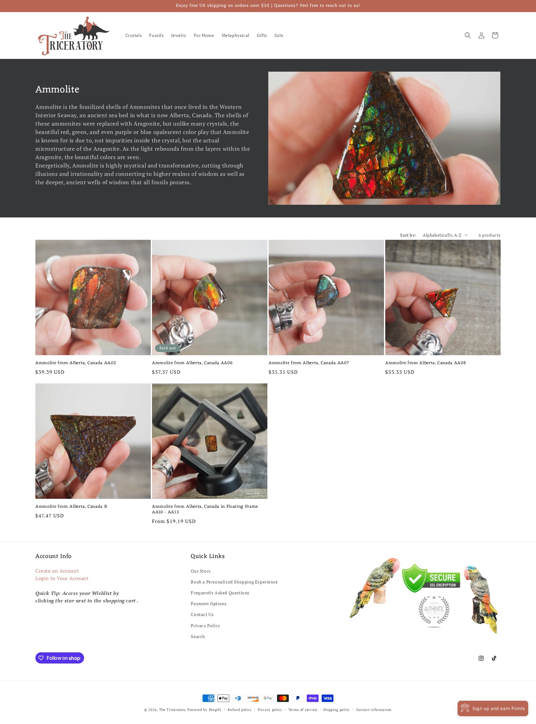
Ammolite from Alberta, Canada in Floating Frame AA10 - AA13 (205, 509)
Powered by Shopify (204, 710)
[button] (468, 35)
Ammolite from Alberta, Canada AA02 (75, 363)
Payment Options (208, 603)
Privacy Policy (205, 625)
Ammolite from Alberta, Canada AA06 (192, 363)
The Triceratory (172, 710)
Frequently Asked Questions (220, 593)
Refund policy (240, 710)
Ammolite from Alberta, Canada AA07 (309, 363)
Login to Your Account (62, 578)
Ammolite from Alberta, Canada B (71, 507)
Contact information (374, 710)
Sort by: (408, 235)
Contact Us (202, 614)
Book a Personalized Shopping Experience (234, 582)
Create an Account (57, 570)
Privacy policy (270, 710)
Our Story (201, 571)
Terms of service (302, 710)
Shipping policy (336, 710)
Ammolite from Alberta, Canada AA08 (425, 363)
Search (198, 636)
